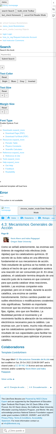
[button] (9, 169)
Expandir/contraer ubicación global (53, 217)
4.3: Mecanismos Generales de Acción (32, 359)
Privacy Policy (7, 418)
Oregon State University (21, 242)
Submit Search (8, 59)
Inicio (13, 218)
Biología (46, 218)
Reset (4, 77)
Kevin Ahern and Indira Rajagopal (25, 238)
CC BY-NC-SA (22, 365)
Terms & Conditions (22, 418)
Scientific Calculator (13, 149)
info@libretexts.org (11, 423)
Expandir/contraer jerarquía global (4, 218)
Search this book (7, 50)
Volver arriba (6, 379)
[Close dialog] (1, 196)
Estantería (29, 218)
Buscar (5, 431)
